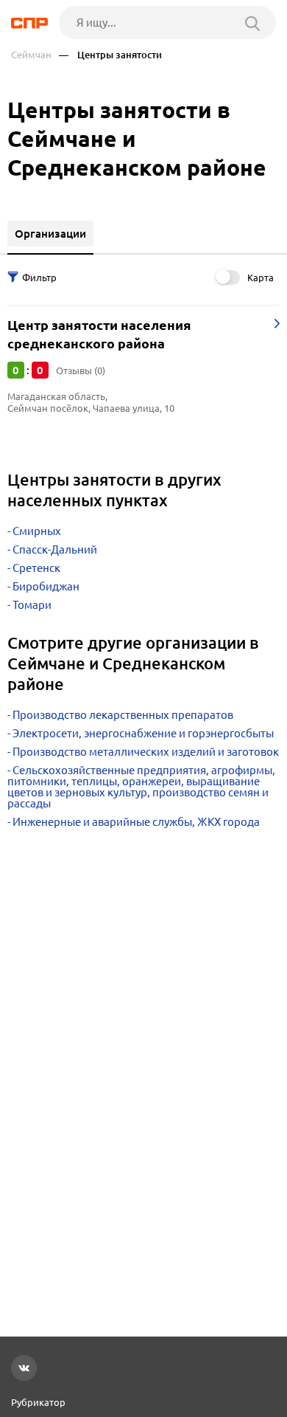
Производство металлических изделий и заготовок (146, 751)
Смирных (37, 531)
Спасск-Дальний (55, 549)
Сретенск (36, 567)
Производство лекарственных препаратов (123, 714)
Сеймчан (31, 55)
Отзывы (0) (80, 370)
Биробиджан (46, 586)
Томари (32, 604)
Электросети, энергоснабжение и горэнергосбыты (143, 733)
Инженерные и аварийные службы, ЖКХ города (136, 821)
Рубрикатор (38, 1402)
